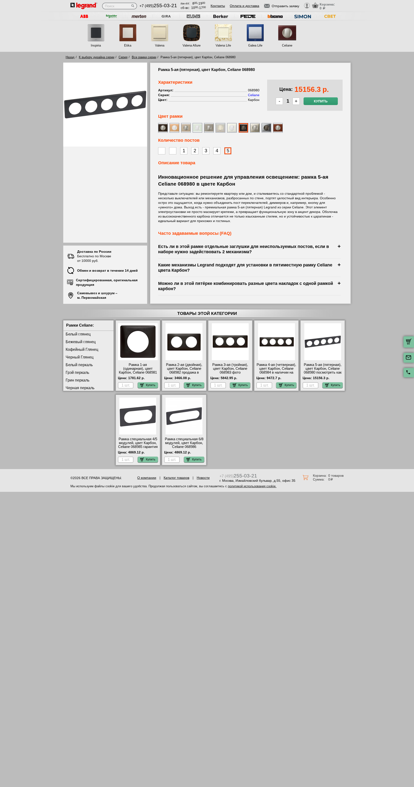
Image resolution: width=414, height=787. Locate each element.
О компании (146, 478)
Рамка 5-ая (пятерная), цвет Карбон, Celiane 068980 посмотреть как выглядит (323, 370)
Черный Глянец (79, 357)
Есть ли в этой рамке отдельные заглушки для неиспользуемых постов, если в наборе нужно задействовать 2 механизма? (243, 249)
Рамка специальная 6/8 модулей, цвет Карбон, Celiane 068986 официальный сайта (184, 444)
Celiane (287, 45)
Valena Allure (192, 45)
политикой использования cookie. (252, 486)
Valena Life (223, 45)
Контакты (218, 6)
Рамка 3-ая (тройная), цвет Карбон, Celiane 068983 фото (230, 368)
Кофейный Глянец (82, 349)
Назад (70, 57)
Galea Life (255, 45)
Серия (123, 57)
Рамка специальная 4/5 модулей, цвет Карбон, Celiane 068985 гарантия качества (138, 444)
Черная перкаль (80, 388)
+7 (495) (158, 6)
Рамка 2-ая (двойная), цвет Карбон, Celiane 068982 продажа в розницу (184, 370)
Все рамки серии (144, 57)
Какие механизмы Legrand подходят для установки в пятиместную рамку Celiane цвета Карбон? (245, 267)
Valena (159, 45)
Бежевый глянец (81, 342)
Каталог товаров (176, 478)
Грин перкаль (77, 380)
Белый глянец (78, 334)
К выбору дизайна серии (96, 57)
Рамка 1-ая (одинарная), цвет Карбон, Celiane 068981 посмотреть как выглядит (138, 372)
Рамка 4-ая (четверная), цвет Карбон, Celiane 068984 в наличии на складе (276, 370)
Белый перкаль (79, 365)
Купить (321, 101)
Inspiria (96, 45)
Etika (127, 45)
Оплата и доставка (244, 6)
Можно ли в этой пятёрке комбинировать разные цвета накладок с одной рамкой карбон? (245, 286)
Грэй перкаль (77, 372)
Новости (203, 478)
